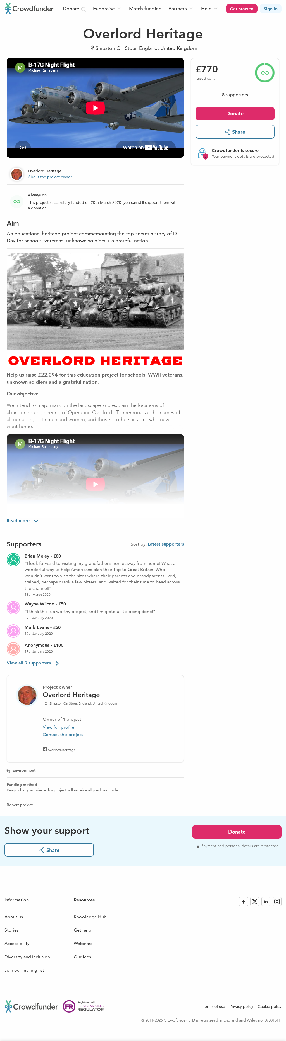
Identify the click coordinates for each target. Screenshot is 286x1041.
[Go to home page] (29, 8)
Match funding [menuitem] (145, 8)
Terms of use (214, 1006)
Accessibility (17, 943)
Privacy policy (241, 1006)
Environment (23, 770)
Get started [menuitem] (242, 8)
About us (13, 916)
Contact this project (63, 734)
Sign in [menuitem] (271, 8)
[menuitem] (108, 8)
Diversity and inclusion (27, 956)
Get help (82, 930)
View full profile (58, 727)
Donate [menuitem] (72, 8)
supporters (235, 94)
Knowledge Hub (90, 916)
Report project (20, 804)
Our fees (82, 956)
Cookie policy (270, 1006)
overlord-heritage (62, 749)
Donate (235, 113)
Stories (11, 930)
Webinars (83, 943)
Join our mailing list (24, 970)
